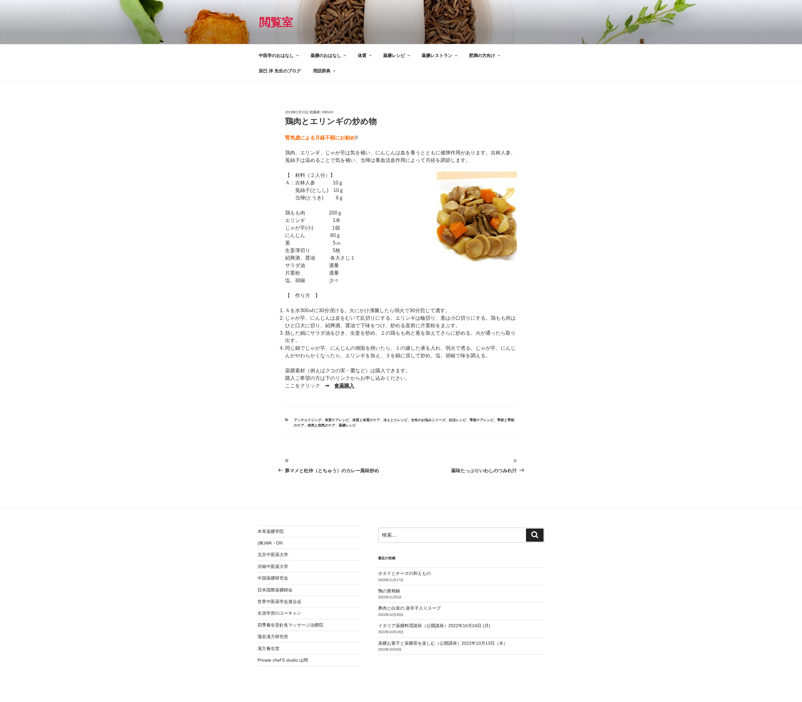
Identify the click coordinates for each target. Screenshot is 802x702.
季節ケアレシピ (482, 420)
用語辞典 (322, 70)
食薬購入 (344, 385)
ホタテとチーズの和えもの (404, 573)
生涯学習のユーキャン (279, 613)
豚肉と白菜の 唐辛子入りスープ (409, 608)
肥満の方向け (482, 55)
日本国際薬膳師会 (275, 589)
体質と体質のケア (366, 420)
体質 (362, 55)
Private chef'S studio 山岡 (283, 660)
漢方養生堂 (268, 648)
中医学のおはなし (276, 55)
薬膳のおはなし (325, 55)
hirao (327, 112)
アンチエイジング (307, 420)
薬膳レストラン (437, 55)
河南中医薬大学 (273, 566)
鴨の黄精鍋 (389, 590)
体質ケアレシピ (337, 420)
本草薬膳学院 (271, 531)
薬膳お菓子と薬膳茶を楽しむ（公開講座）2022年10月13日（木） (443, 643)
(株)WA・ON (270, 542)
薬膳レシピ (394, 55)
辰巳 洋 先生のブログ (280, 70)
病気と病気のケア (321, 425)
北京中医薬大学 (273, 554)
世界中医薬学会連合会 (279, 601)
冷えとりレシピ (395, 420)
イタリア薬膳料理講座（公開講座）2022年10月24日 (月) (434, 625)
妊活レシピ (457, 420)
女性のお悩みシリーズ (428, 420)
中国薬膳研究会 (273, 578)
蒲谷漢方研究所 (273, 636)
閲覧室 (276, 22)
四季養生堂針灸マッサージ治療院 (290, 624)
